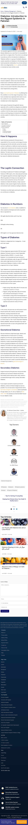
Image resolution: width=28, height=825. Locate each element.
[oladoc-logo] (4, 7)
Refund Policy (4, 640)
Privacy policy (4, 635)
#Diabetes (4, 487)
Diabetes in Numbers (6, 126)
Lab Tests (3, 765)
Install (24, 2)
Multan (2, 672)
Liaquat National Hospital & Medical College (10, 732)
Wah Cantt (3, 689)
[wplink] (11, 509)
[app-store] (7, 774)
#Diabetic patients (20, 487)
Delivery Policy (4, 637)
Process (3, 655)
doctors (16, 65)
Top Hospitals (4, 694)
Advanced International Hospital (8, 717)
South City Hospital (5, 722)
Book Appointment (21, 822)
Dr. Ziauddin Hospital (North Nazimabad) (10, 725)
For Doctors (3, 757)
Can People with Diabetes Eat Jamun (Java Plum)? (14, 528)
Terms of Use (4, 647)
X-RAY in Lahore (4, 740)
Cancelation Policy (5, 650)
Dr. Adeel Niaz (14, 435)
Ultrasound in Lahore (5, 747)
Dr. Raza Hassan (14, 455)
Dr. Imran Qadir (14, 475)
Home (2, 11)
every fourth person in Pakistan (11, 93)
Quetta (2, 687)
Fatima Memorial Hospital (6, 705)
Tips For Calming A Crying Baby (14, 496)
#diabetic (10, 487)
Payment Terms (4, 642)
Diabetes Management (10, 11)
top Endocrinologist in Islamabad (9, 389)
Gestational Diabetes (7, 131)
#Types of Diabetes (12, 490)
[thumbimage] (14, 522)
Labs (2, 763)
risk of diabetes (12, 208)
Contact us (3, 645)
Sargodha (3, 682)
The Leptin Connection (6, 125)
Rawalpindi (3, 669)
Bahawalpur (3, 684)
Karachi (2, 662)
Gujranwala (3, 677)
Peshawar (3, 674)
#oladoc (3, 490)
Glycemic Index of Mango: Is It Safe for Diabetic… (13, 567)
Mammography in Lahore (6, 745)
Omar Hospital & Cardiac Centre (8, 707)
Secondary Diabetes (7, 132)
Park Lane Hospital (5, 727)
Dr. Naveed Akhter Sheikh (14, 445)
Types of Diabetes (5, 127)
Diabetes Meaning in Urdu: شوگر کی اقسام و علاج (13, 548)
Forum (2, 755)
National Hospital (5, 702)
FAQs (2, 652)
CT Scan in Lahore (5, 742)
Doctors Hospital (4, 697)
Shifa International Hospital (7, 712)
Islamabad (3, 667)
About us (3, 632)
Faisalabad (3, 679)
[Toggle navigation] (26, 7)
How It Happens (5, 123)
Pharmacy (3, 760)
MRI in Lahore (4, 737)
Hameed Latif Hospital (6, 699)
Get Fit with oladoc (5, 768)
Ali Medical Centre (5, 710)
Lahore (2, 664)
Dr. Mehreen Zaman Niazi (13, 410)
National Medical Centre (6, 730)
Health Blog (3, 752)
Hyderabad (3, 692)
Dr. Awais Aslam (14, 465)
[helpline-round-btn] (23, 7)
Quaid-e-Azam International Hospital (9, 715)
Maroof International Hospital (7, 720)
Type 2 (5, 130)
